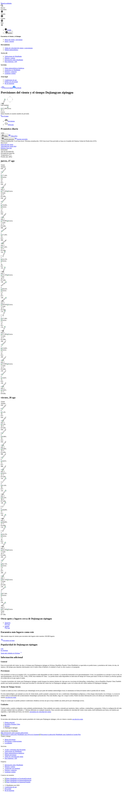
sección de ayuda (11, 697)
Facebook (18, 88)
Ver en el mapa (8, 88)
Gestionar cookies (10, 73)
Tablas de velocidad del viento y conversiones (19, 48)
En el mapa (5, 116)
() (8, 146)
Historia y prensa (10, 58)
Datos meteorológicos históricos (14, 68)
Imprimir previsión (9, 139)
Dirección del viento (7, 144)
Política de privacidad (11, 82)
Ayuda (9, 30)
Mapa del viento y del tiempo (13, 40)
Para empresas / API (11, 61)
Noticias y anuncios (11, 71)
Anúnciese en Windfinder (12, 70)
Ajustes (10, 33)
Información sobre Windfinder (14, 60)
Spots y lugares (9, 41)
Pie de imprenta (9, 83)
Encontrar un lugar (9, 640)
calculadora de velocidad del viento (40, 712)
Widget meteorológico (11, 50)
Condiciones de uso (11, 80)
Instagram (28, 780)
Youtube (27, 782)
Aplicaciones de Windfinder (13, 56)
